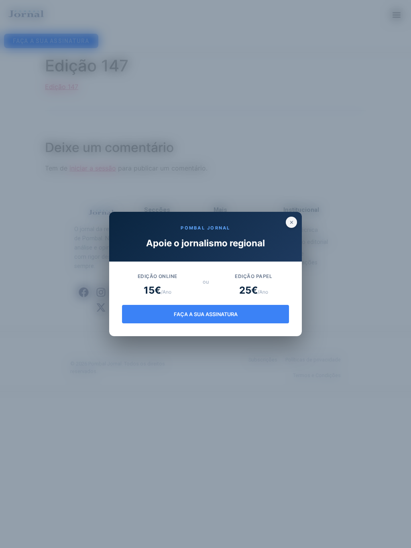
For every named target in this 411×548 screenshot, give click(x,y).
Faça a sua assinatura (206, 314)
